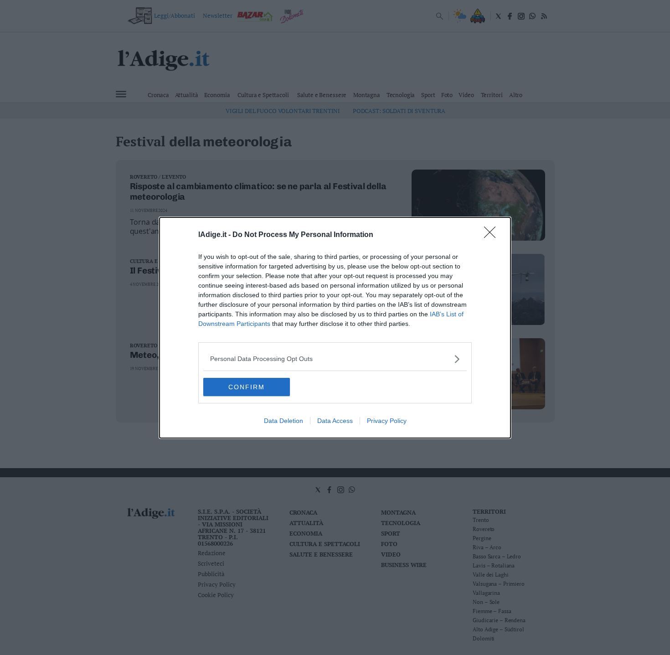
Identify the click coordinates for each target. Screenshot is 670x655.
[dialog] (335, 327)
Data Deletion (283, 420)
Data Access (335, 420)
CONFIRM (246, 387)
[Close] (492, 235)
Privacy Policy (387, 420)
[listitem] (335, 359)
